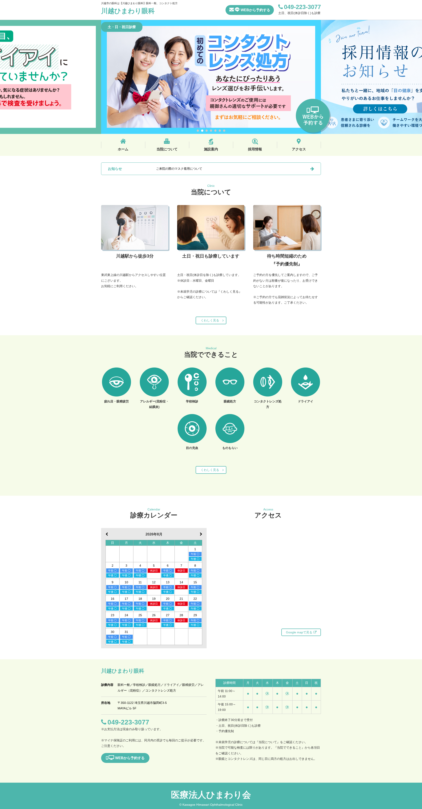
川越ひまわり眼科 (128, 10)
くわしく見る (210, 320)
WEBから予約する (255, 10)
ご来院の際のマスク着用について (179, 168)
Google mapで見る (299, 632)
